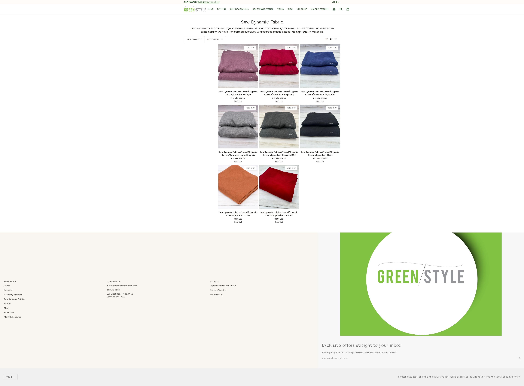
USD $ (334, 2)
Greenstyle (406, 377)
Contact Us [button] (113, 281)
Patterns (8, 290)
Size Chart (9, 312)
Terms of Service (218, 290)
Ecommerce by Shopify (508, 377)
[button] (221, 9)
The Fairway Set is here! (208, 2)
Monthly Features (12, 317)
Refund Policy (216, 294)
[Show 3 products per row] (331, 39)
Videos (7, 303)
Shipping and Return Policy (223, 285)
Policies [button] (214, 281)
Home (7, 285)
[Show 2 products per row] (326, 39)
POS (488, 377)
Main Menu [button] (10, 281)
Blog (6, 308)
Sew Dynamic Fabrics (14, 299)
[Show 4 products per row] (337, 39)
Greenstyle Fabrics (13, 294)
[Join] (517, 358)
